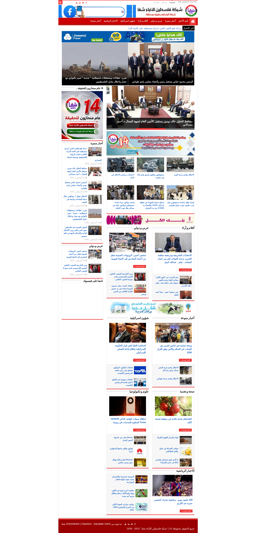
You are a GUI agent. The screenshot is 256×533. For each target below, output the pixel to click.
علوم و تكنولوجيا (139, 391)
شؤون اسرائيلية (127, 21)
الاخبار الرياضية (111, 21)
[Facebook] (86, 2)
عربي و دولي (156, 21)
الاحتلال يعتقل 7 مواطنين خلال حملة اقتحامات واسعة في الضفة (156, 124)
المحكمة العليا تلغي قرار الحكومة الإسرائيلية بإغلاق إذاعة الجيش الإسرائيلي (130, 349)
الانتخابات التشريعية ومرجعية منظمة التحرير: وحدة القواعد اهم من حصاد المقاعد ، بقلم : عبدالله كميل (175, 258)
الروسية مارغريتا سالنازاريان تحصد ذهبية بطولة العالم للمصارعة (123, 479)
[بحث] (60, 2)
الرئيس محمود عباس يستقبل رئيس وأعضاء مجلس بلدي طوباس (76, 185)
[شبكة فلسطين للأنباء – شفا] (167, 10)
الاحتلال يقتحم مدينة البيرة (184, 175)
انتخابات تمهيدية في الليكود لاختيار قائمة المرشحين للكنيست (122, 382)
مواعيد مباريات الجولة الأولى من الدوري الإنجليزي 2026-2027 (123, 507)
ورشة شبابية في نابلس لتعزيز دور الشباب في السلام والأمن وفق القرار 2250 (174, 349)
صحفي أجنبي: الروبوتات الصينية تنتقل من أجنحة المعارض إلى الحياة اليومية (76, 254)
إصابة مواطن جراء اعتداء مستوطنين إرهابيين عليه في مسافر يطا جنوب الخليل (123, 205)
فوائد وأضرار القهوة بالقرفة (167, 437)
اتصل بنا (156, 2)
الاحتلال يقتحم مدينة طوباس (167, 379)
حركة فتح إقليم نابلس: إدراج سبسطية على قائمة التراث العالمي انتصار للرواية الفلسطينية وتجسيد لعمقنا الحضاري (125, 28)
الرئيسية (172, 2)
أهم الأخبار (183, 21)
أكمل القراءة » (139, 266)
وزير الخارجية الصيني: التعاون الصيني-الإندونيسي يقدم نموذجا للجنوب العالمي (121, 276)
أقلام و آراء (143, 21)
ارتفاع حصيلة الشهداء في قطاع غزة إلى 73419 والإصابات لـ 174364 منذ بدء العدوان (152, 205)
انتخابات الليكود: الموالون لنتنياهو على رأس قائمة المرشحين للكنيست (123, 370)
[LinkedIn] (80, 2)
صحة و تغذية (187, 391)
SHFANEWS (73, 524)
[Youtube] (77, 2)
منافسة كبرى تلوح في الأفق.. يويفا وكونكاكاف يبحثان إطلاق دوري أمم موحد (122, 493)
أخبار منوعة (95, 21)
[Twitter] (83, 2)
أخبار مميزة (170, 21)
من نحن (164, 2)
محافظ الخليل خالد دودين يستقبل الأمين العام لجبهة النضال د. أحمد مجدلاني (77, 171)
